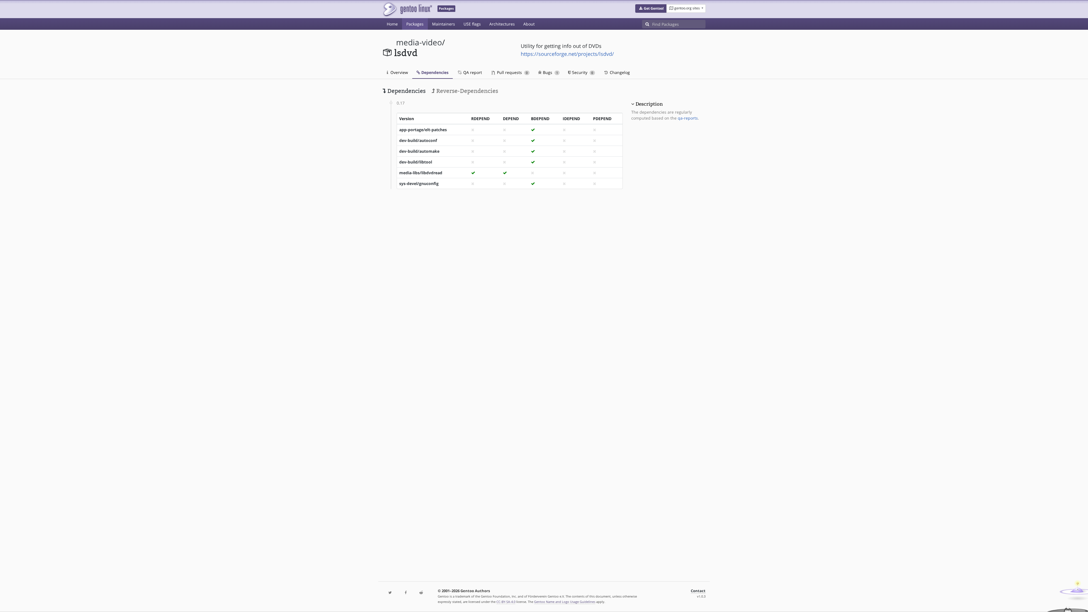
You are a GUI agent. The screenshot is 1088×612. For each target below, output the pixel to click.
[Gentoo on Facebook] (405, 592)
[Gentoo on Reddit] (421, 592)
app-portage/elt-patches (423, 129)
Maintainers (443, 24)
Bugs (550, 72)
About (529, 24)
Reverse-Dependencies (466, 91)
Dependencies (434, 72)
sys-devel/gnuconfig (419, 183)
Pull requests (512, 72)
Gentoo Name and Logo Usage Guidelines (564, 602)
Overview (398, 72)
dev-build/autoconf (418, 140)
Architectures (502, 24)
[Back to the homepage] (407, 9)
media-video (419, 42)
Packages (415, 24)
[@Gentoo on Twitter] (390, 592)
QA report (472, 72)
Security (582, 72)
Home (392, 24)
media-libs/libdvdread (420, 172)
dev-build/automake (419, 151)
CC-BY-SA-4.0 (505, 602)
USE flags (472, 24)
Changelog (619, 72)
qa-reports (688, 118)
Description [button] (649, 104)
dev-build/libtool (415, 162)
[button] (651, 8)
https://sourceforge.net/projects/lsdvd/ (567, 53)
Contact (698, 590)
